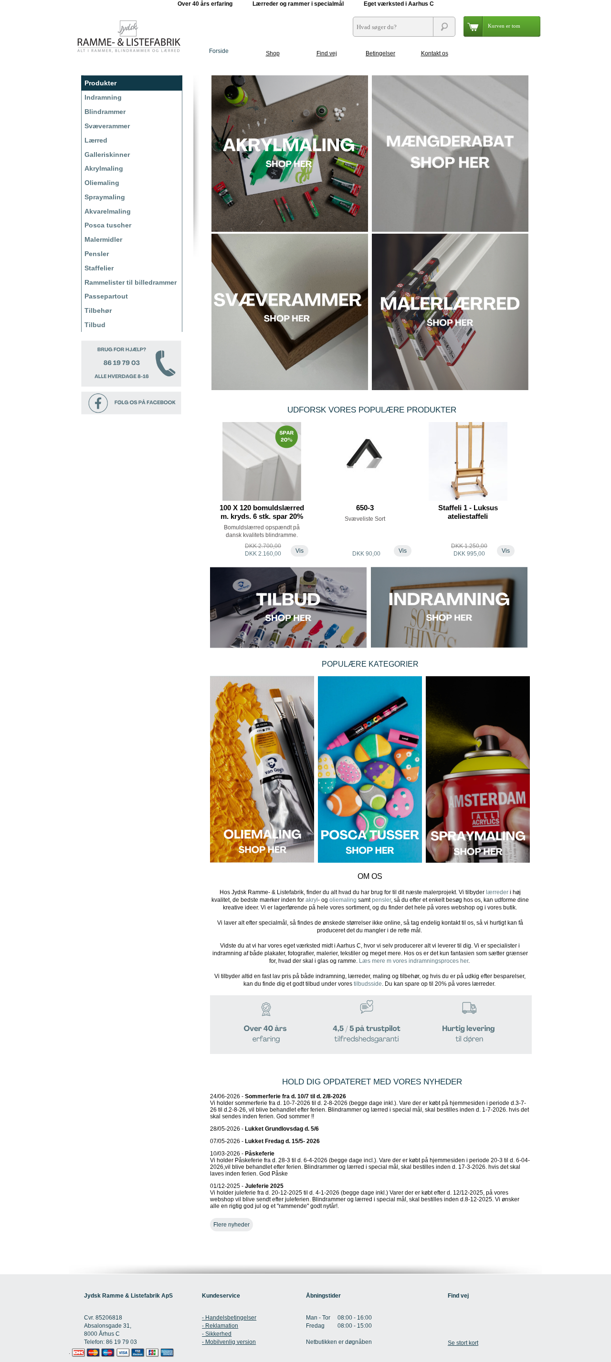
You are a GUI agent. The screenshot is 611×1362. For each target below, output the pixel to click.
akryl (312, 900)
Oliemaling (101, 182)
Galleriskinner (107, 154)
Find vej (326, 53)
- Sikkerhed (217, 1334)
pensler (381, 900)
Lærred (95, 140)
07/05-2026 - (265, 1141)
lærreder (497, 892)
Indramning (103, 97)
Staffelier (99, 268)
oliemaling (343, 900)
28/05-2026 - (264, 1128)
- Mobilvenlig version (229, 1342)
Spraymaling (104, 197)
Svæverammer (107, 126)
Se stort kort (463, 1343)
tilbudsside (368, 983)
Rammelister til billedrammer (130, 282)
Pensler (96, 254)
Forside (219, 51)
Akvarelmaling (107, 211)
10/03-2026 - (370, 1163)
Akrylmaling (103, 168)
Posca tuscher (107, 225)
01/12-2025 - (364, 1196)
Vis (299, 550)
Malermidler (103, 239)
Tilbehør (98, 310)
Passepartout (106, 296)
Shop (273, 53)
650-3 (365, 508)
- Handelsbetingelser (229, 1317)
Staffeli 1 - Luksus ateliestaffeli (468, 512)
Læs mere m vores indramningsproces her (413, 961)
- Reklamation (220, 1325)
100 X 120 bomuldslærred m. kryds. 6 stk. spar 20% (262, 512)
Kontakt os (434, 53)
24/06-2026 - (369, 1106)
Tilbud (94, 325)
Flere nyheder (231, 1224)
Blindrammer (105, 111)
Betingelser (380, 53)
